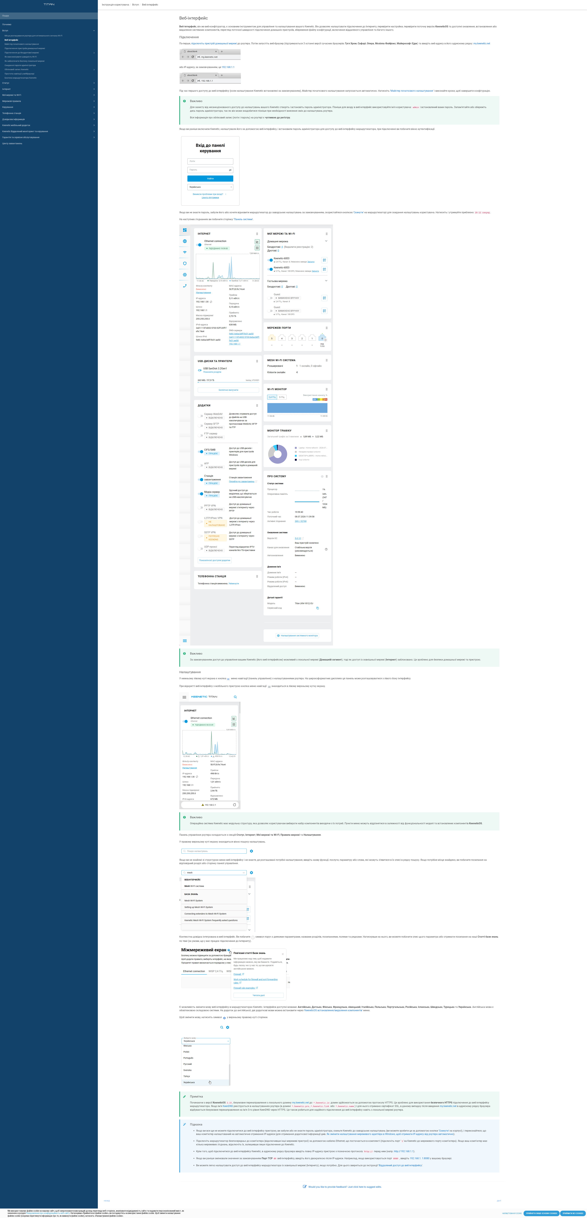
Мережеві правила (11, 101)
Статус (5, 83)
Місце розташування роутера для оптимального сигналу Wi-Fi (33, 36)
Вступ (5, 30)
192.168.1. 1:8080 (419, 1158)
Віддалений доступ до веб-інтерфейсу (400, 1165)
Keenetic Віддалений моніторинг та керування (25, 131)
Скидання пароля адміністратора (20, 65)
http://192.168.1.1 (403, 1151)
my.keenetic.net (481, 43)
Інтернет (6, 89)
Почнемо (6, 24)
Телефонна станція (11, 113)
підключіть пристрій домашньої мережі (214, 43)
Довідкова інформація (13, 119)
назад (107, 1200)
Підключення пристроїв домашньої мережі (25, 48)
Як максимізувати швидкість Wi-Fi (21, 57)
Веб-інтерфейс (11, 40)
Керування (7, 107)
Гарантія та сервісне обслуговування (20, 137)
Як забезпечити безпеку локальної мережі (24, 61)
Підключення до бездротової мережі (22, 52)
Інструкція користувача (115, 4)
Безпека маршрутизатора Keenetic (21, 78)
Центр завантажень (12, 143)
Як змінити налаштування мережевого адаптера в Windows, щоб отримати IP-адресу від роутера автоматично (390, 1134)
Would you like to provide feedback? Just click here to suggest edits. (345, 1186)
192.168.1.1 (228, 67)
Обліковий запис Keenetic (17, 69)
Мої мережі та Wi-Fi (11, 95)
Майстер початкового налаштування (22, 44)
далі (499, 1200)
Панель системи (243, 219)
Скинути (358, 212)
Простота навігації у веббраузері (19, 74)
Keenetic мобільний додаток (16, 125)
